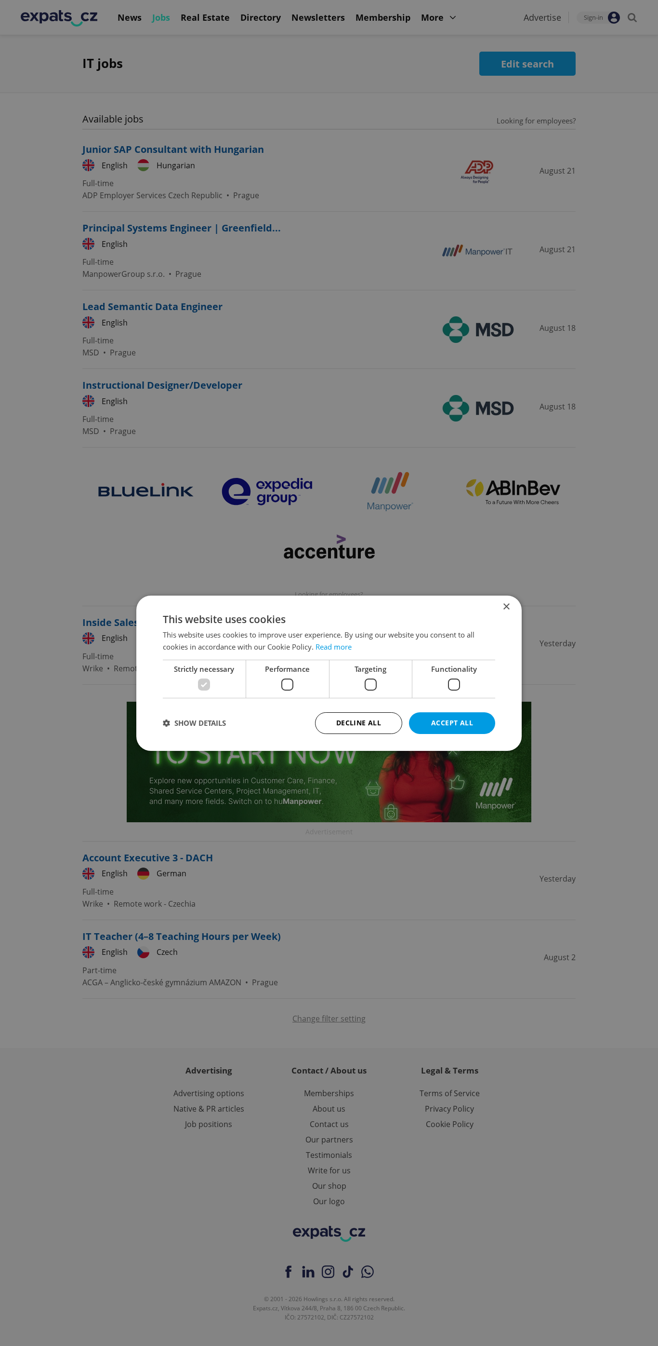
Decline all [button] (358, 722)
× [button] (506, 606)
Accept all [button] (452, 722)
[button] (194, 723)
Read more (334, 647)
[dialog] (329, 672)
